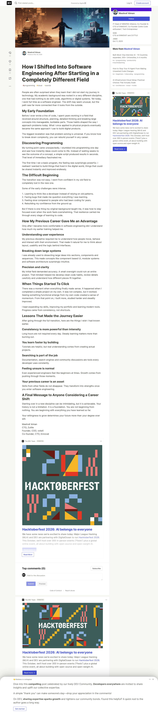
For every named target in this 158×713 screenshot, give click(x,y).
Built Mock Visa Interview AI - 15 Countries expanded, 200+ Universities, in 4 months (129, 58)
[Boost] (10, 78)
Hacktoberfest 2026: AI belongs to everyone (57, 529)
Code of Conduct (56, 590)
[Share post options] (10, 86)
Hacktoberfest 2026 (89, 660)
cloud (39, 85)
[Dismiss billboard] (153, 679)
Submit (31, 584)
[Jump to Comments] (10, 62)
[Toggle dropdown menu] (101, 441)
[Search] (16, 3)
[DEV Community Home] (9, 3)
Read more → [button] (29, 673)
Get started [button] (20, 709)
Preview (42, 584)
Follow (131, 19)
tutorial (47, 85)
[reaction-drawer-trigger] (10, 54)
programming (29, 85)
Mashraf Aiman (34, 52)
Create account (142, 3)
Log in (129, 3)
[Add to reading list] (10, 71)
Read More (28, 554)
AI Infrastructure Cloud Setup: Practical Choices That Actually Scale (128, 82)
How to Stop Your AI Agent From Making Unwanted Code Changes (129, 71)
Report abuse (70, 590)
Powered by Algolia (77, 3)
